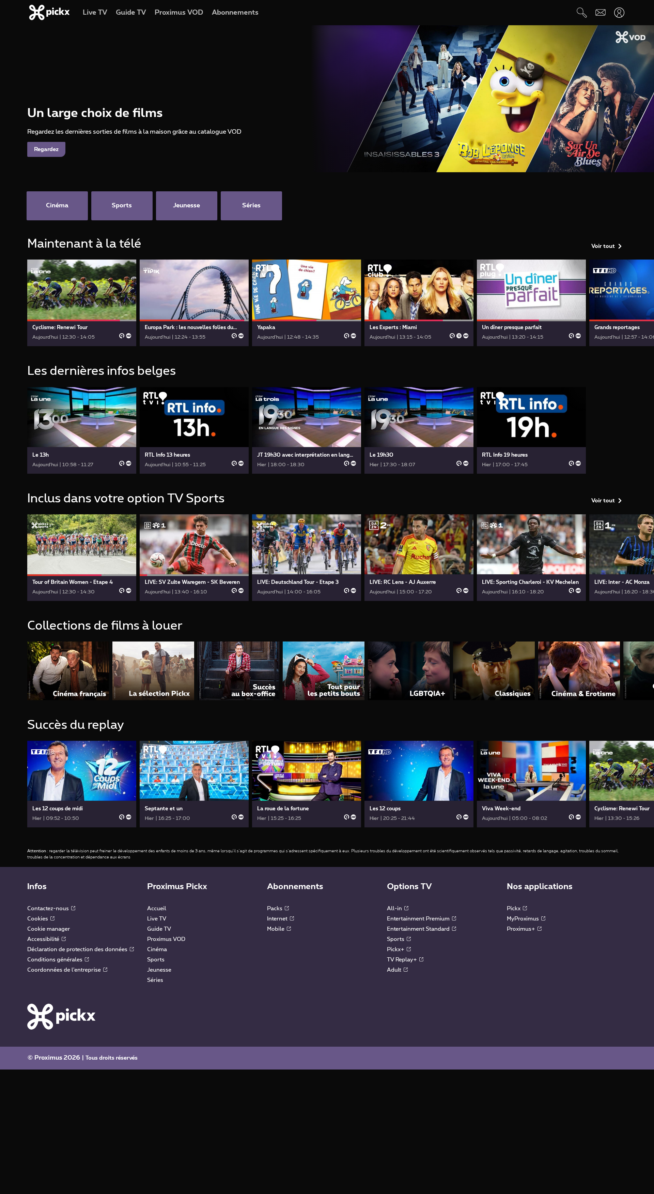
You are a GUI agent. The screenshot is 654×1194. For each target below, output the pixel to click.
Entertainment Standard (419, 929)
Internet (278, 919)
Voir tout (603, 246)
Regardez (46, 149)
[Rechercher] (581, 12)
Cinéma (157, 949)
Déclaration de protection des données (78, 949)
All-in (395, 908)
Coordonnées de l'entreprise (64, 970)
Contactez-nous (48, 908)
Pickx (514, 908)
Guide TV (159, 929)
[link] (81, 303)
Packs (275, 908)
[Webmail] (600, 12)
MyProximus (523, 919)
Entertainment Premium (419, 919)
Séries (155, 980)
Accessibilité (44, 939)
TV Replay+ (402, 959)
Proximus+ (521, 929)
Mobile (276, 929)
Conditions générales (55, 959)
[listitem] (68, 671)
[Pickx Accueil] (61, 1016)
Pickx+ (396, 949)
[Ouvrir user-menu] (619, 12)
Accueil (156, 908)
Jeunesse (159, 970)
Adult (395, 970)
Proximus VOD (166, 939)
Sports (156, 959)
